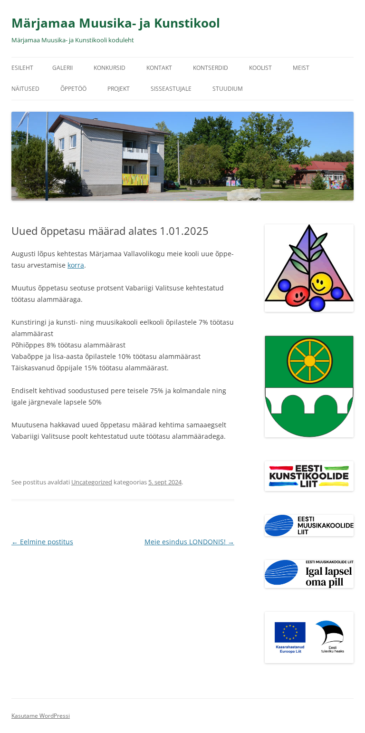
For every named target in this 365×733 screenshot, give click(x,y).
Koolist (260, 68)
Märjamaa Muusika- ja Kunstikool (115, 22)
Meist (301, 68)
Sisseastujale (171, 89)
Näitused (25, 89)
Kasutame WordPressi (40, 716)
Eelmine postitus (42, 541)
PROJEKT (118, 89)
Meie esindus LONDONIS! (189, 541)
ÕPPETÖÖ (73, 89)
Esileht (22, 68)
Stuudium (227, 89)
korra (75, 265)
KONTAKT (159, 68)
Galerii (62, 68)
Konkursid (109, 68)
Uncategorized (91, 482)
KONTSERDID (210, 68)
